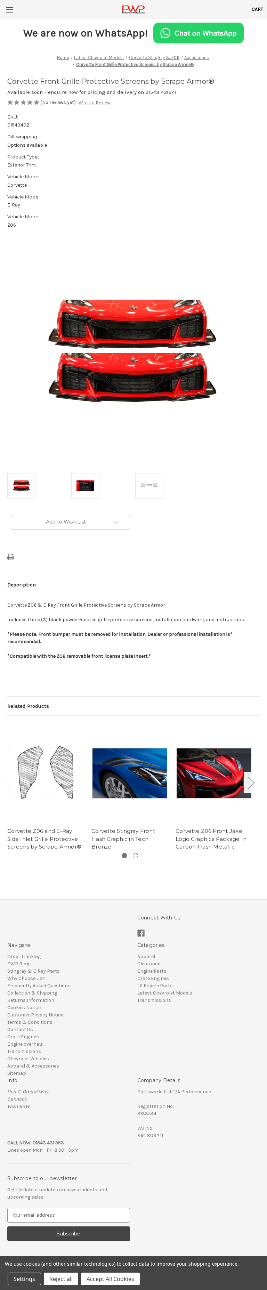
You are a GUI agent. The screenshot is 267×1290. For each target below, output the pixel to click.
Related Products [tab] (28, 706)
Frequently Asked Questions (39, 986)
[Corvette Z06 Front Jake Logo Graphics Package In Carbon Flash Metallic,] (214, 773)
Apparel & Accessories (33, 1066)
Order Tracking (24, 956)
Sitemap (16, 1073)
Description (21, 585)
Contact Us (20, 1029)
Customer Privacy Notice (35, 1015)
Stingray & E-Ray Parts (33, 971)
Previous (9, 782)
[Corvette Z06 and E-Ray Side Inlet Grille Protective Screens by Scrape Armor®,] (45, 773)
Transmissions (24, 1051)
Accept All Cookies (110, 1279)
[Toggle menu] (9, 9)
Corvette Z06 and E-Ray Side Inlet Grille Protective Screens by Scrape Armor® (44, 839)
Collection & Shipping (32, 993)
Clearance (148, 964)
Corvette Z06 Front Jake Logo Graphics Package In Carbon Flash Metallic (211, 839)
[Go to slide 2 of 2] (135, 855)
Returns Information (30, 1000)
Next (251, 782)
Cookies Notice (24, 1008)
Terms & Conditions (29, 1022)
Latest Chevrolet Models (164, 993)
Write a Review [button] (95, 103)
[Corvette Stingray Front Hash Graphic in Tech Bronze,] (129, 773)
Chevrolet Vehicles (28, 1059)
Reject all (61, 1279)
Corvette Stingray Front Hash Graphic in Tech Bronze (123, 839)
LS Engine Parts (155, 986)
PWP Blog (18, 964)
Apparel (146, 956)
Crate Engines (23, 1037)
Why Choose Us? (26, 978)
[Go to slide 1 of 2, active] (124, 855)
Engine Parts (152, 971)
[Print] (10, 557)
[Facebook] (141, 933)
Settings (24, 1279)
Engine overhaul (25, 1044)
